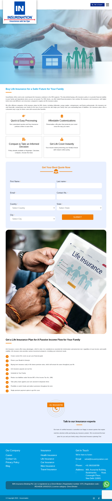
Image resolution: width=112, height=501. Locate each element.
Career (9, 455)
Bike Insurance (48, 466)
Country (14, 204)
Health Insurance (49, 455)
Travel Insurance (49, 469)
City (12, 215)
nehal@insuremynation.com (96, 459)
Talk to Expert (98, 4)
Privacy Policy (12, 462)
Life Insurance (47, 459)
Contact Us (11, 459)
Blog (8, 466)
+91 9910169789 (56, 404)
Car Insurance (47, 462)
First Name (15, 181)
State (59, 204)
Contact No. (62, 193)
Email (13, 193)
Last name (62, 181)
